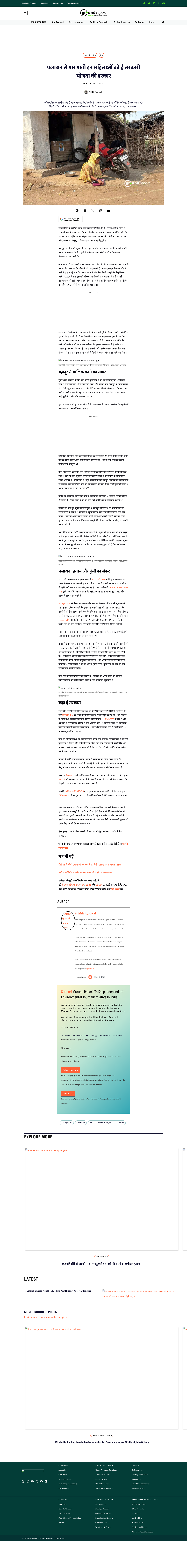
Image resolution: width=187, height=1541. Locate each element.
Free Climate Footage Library (71, 1518)
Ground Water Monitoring (143, 1532)
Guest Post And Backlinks (106, 1470)
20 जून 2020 (64, 603)
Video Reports (122, 22)
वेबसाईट (69, 775)
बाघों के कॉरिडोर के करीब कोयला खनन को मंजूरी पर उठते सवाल (85, 872)
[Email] (90, 977)
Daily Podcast (64, 1513)
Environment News (101, 1435)
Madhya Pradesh (102, 1509)
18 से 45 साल (108, 719)
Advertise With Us (102, 1474)
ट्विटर (72, 884)
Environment (100, 1504)
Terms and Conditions (104, 1488)
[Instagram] (154, 3)
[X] (149, 3)
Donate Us (45, 3)
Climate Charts (138, 1523)
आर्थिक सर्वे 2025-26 (74, 791)
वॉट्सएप (98, 884)
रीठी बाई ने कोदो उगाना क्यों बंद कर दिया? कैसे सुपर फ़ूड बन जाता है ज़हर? (90, 864)
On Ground (58, 22)
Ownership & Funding (68, 1484)
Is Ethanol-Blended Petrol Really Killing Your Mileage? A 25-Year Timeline (58, 1291)
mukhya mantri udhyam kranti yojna (107, 1123)
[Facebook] (159, 3)
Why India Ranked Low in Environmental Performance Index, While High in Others (101, 1442)
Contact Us (63, 1474)
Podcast (139, 22)
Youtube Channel (29, 3)
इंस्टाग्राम (80, 884)
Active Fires (137, 1518)
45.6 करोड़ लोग (99, 579)
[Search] (163, 22)
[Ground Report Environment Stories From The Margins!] (93, 13)
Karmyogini (66, 1123)
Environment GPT (74, 3)
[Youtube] (163, 3)
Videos (61, 1523)
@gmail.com (90, 969)
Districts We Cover (103, 1527)
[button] (84, 22)
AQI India (136, 1513)
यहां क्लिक (115, 889)
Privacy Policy (101, 1479)
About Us (62, 1470)
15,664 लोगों (64, 620)
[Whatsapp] (144, 3)
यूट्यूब (88, 884)
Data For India (138, 1509)
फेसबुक (64, 884)
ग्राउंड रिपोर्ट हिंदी (90, 55)
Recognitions (64, 1488)
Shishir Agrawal (95, 92)
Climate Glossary (66, 1509)
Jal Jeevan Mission (140, 1527)
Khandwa (81, 1123)
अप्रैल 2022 (67, 715)
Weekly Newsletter (140, 1474)
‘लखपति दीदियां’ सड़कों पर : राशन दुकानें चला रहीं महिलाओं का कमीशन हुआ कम (101, 1264)
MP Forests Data (139, 1504)
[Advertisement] (93, 313)
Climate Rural (101, 1523)
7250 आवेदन (64, 795)
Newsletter (58, 3)
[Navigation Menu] (25, 13)
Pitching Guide (138, 1488)
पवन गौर (62, 779)
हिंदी (101, 55)
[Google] (46, 1481)
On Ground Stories (103, 1513)
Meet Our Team (65, 1479)
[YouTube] (32, 1481)
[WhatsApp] (23, 1481)
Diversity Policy (102, 1484)
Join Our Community (141, 1484)
